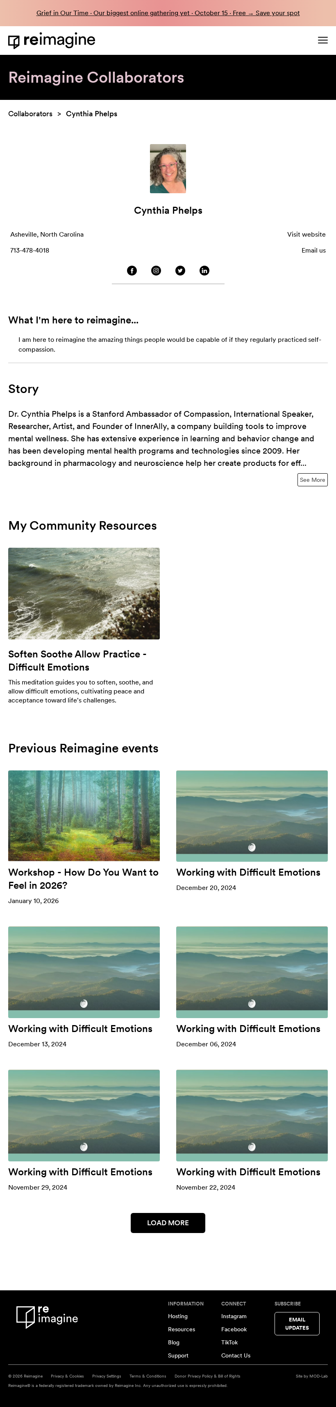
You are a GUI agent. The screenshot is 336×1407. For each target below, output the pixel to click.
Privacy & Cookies (67, 1375)
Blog (173, 1342)
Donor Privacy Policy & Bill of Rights (208, 1375)
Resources (181, 1329)
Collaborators (30, 113)
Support (178, 1355)
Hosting (178, 1316)
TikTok (229, 1342)
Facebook (234, 1329)
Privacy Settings (106, 1375)
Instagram (234, 1316)
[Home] (53, 40)
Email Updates (297, 1324)
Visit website (306, 234)
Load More (168, 1223)
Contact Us (235, 1355)
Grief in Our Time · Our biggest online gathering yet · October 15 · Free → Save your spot (168, 13)
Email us (314, 250)
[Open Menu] (322, 40)
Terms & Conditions (147, 1375)
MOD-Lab (318, 1375)
